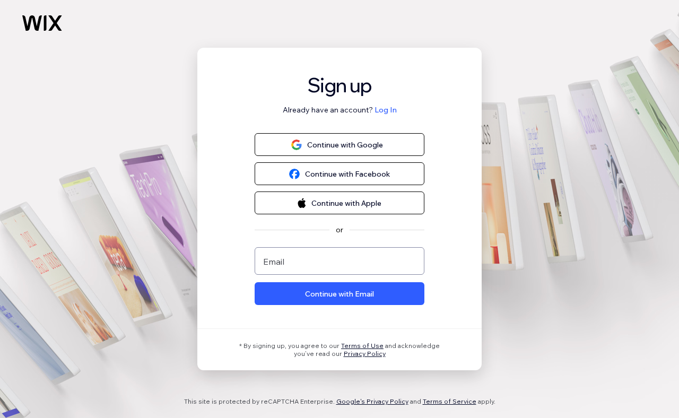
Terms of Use (362, 346)
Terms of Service (449, 401)
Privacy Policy (365, 354)
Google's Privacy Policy (372, 401)
